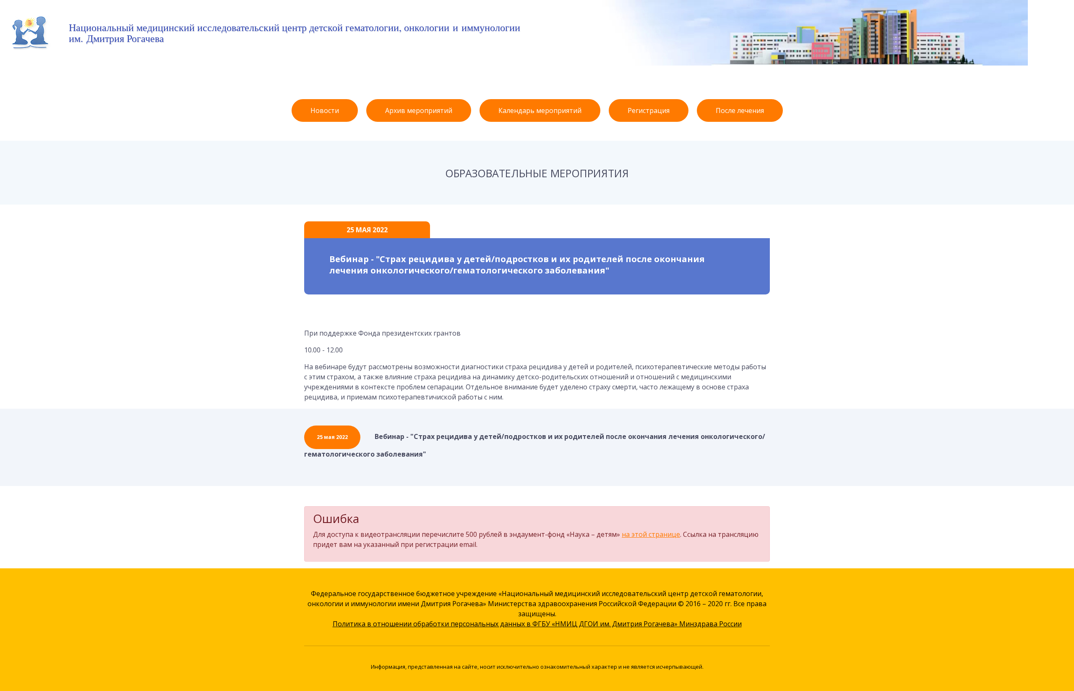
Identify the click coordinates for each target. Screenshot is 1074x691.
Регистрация (649, 110)
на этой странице (651, 534)
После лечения (740, 110)
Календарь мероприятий (539, 110)
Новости (324, 110)
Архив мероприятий (418, 110)
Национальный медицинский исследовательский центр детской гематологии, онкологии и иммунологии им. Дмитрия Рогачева (294, 33)
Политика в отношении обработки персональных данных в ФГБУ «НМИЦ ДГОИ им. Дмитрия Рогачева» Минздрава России (537, 623)
